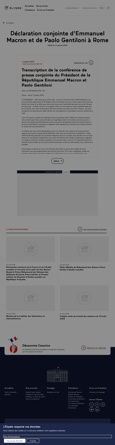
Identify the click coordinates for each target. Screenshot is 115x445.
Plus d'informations (12, 436)
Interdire (33, 441)
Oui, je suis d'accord (14, 441)
